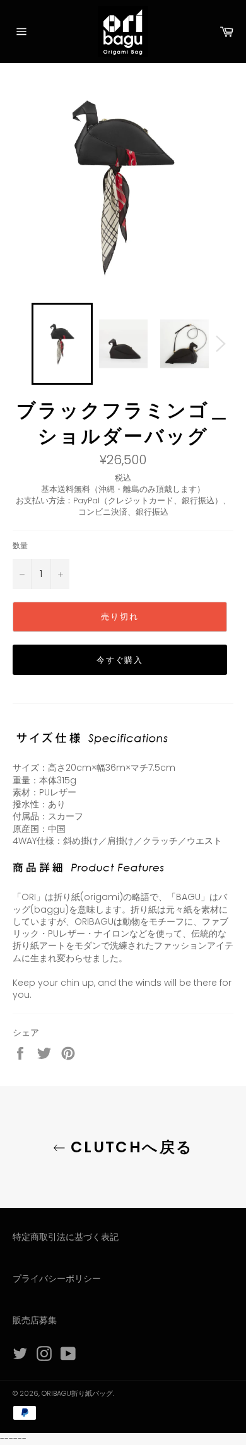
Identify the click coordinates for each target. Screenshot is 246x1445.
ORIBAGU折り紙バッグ (77, 1393)
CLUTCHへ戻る (130, 1147)
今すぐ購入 (120, 660)
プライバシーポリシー (57, 1278)
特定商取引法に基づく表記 (66, 1237)
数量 (20, 546)
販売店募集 (35, 1320)
